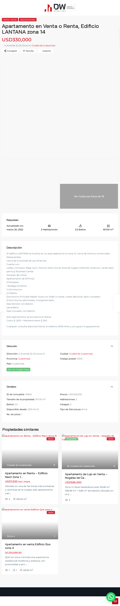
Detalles (11, 386)
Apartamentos (27, 19)
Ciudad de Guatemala (43, 45)
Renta (6, 19)
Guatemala (24, 358)
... (10, 493)
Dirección (12, 346)
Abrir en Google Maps (18, 369)
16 (68, 466)
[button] (111, 597)
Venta (14, 19)
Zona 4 (11, 536)
